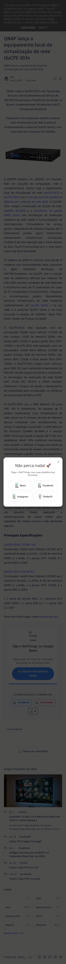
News (23, 485)
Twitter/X (47, 496)
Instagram (22, 496)
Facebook (48, 485)
